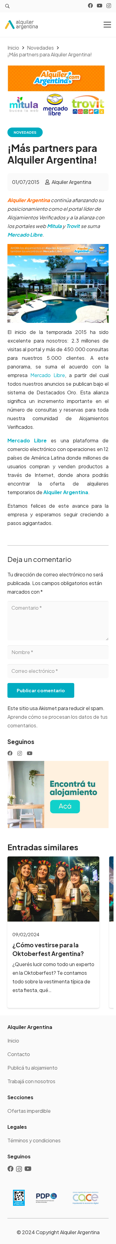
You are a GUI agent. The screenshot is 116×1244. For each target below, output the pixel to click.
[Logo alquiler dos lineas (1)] (21, 24)
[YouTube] (99, 5)
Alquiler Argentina (71, 182)
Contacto (18, 1054)
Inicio (13, 1040)
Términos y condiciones (34, 1140)
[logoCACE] (85, 1197)
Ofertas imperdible (29, 1111)
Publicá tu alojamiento (32, 1067)
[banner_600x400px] (58, 794)
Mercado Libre (47, 375)
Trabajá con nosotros (31, 1081)
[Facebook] (90, 5)
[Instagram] (108, 6)
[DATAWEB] (19, 1198)
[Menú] (107, 24)
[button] (7, 6)
